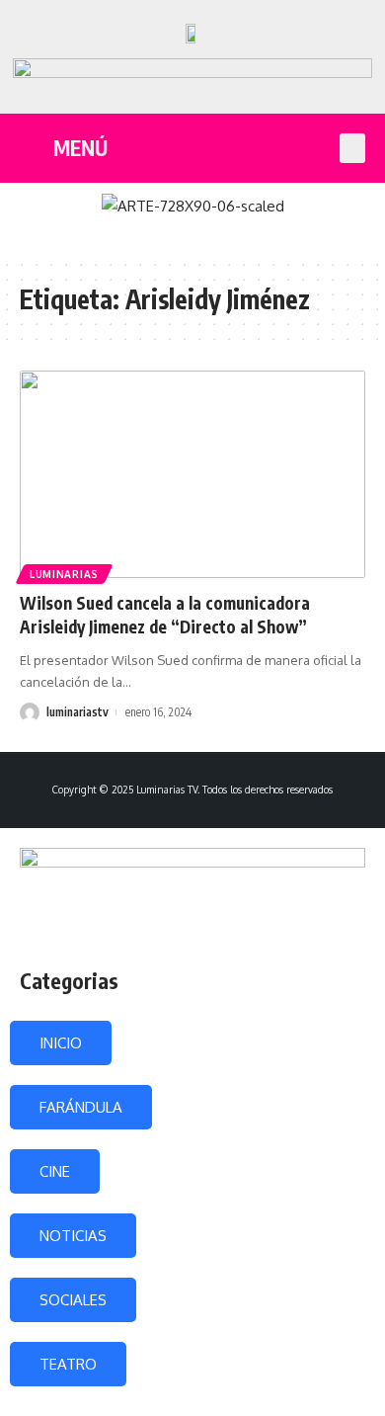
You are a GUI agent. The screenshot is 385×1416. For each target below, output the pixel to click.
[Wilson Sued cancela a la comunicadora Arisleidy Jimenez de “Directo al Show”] (192, 474)
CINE (54, 1171)
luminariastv (77, 712)
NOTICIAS (73, 1235)
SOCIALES (73, 1300)
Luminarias (64, 574)
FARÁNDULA (80, 1107)
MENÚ (80, 147)
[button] (352, 148)
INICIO (60, 1043)
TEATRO (68, 1364)
